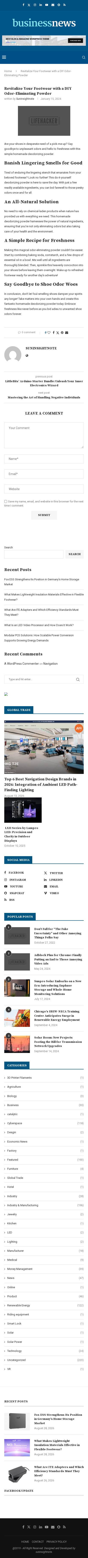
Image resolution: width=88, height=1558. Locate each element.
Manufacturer (45, 1250)
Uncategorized (45, 1360)
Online (45, 1287)
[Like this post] (48, 332)
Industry (45, 1196)
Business (45, 1105)
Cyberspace (45, 1123)
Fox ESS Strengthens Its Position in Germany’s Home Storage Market (58, 1419)
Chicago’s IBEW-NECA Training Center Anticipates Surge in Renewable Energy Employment (57, 1016)
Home (8, 71)
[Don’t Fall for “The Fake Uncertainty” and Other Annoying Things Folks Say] (17, 935)
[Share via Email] (66, 332)
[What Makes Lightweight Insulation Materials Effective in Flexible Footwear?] (17, 1447)
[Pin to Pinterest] (62, 332)
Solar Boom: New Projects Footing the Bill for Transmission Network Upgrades (58, 1042)
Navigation (50, 663)
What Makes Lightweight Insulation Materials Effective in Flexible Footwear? (57, 1445)
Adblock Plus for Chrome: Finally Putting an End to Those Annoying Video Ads (58, 959)
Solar (45, 1332)
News (45, 1278)
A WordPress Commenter (21, 663)
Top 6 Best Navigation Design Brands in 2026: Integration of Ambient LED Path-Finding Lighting (40, 784)
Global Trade (45, 1177)
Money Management (45, 1269)
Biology (45, 1096)
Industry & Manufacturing (45, 1205)
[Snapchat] (59, 4)
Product (45, 1296)
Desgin (45, 1132)
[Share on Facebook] (53, 332)
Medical (45, 1259)
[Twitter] (29, 5)
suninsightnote (25, 98)
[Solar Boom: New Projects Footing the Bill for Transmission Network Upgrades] (17, 1044)
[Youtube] (46, 4)
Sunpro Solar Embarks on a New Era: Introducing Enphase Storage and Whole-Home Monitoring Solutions (57, 987)
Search (8, 547)
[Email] (52, 4)
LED (45, 1232)
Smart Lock (45, 1323)
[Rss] (64, 4)
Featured (45, 1159)
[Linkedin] (41, 4)
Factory (45, 1150)
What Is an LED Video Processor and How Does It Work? (39, 625)
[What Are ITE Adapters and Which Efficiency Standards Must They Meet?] (17, 1473)
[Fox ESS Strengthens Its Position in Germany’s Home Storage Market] (17, 1421)
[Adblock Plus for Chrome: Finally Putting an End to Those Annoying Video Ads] (17, 962)
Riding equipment (45, 1314)
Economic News (45, 1141)
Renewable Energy (45, 1305)
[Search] (84, 57)
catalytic (45, 1114)
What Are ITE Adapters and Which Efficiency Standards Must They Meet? (59, 1471)
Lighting (45, 1241)
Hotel (45, 1187)
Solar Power (45, 1341)
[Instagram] (35, 4)
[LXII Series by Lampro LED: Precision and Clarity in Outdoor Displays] (23, 810)
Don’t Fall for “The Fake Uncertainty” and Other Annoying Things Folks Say (57, 933)
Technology (45, 1351)
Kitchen (45, 1223)
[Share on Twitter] (57, 333)
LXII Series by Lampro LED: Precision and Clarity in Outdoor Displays (21, 834)
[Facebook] (23, 4)
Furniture (45, 1168)
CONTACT (38, 1541)
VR (45, 1369)
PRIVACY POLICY (57, 1541)
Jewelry (45, 1214)
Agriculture (45, 1086)
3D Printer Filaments (45, 1077)
